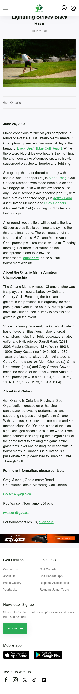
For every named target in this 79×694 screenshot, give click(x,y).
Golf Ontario (13, 559)
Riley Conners (55, 203)
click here (46, 521)
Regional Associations (54, 583)
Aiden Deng (57, 177)
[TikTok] (34, 679)
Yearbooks (10, 589)
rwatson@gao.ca (16, 512)
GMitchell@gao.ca (17, 494)
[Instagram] (15, 679)
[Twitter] (24, 679)
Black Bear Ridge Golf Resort (39, 148)
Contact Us (10, 569)
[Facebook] (5, 679)
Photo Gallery (12, 583)
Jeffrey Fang (62, 197)
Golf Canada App (51, 576)
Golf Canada (48, 569)
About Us (9, 576)
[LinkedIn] (43, 679)
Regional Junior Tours (54, 589)
